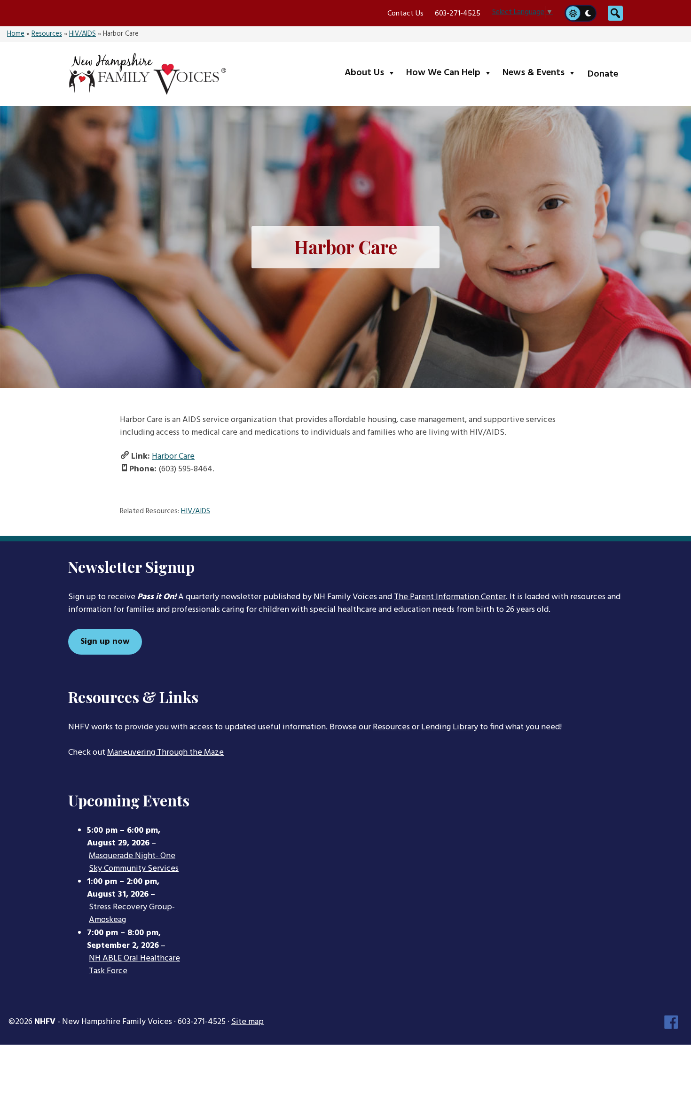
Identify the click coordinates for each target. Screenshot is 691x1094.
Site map (247, 1022)
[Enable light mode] (573, 13)
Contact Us (405, 14)
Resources (46, 34)
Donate (603, 74)
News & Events (541, 72)
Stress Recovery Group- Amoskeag (132, 914)
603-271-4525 (457, 14)
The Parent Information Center (450, 597)
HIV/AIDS (82, 34)
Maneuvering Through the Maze (165, 752)
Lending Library (449, 727)
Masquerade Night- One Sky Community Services (134, 862)
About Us (372, 72)
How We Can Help (451, 72)
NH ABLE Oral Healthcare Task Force (134, 965)
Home (15, 34)
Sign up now (105, 642)
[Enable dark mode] (589, 13)
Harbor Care (173, 456)
